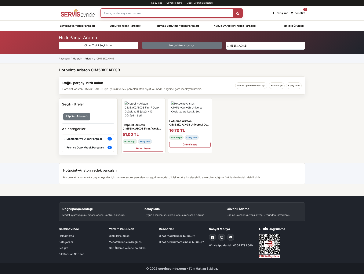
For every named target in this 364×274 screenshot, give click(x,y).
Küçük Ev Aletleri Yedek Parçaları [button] (235, 25)
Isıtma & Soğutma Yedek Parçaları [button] (177, 25)
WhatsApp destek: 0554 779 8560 (231, 245)
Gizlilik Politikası (119, 235)
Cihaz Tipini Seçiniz (96, 45)
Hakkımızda (66, 235)
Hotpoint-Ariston (179, 45)
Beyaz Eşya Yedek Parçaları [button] (77, 25)
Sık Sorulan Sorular (71, 254)
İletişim (63, 248)
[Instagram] (221, 237)
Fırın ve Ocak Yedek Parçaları (85, 147)
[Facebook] (212, 237)
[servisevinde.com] (78, 13)
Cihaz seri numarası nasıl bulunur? (181, 242)
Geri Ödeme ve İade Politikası (127, 248)
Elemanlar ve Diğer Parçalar (84, 138)
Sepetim (300, 12)
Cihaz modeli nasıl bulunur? (177, 235)
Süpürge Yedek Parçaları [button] (125, 25)
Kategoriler (66, 242)
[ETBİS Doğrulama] (269, 245)
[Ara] (237, 13)
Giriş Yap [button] (282, 13)
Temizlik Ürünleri (293, 25)
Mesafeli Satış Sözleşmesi (125, 242)
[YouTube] (230, 237)
